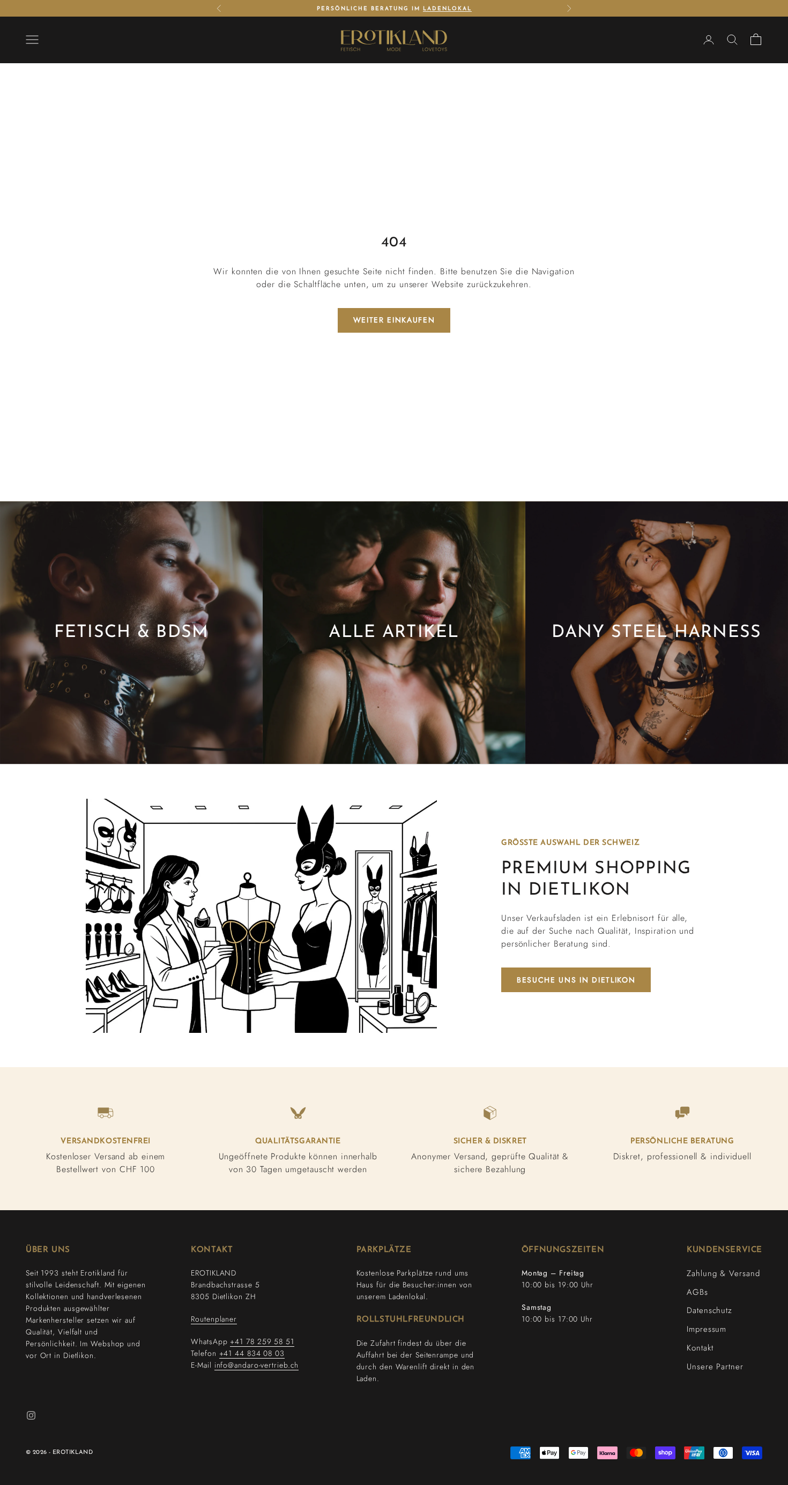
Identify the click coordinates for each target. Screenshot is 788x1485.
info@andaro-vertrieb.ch (256, 1365)
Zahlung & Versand (723, 1273)
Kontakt (700, 1348)
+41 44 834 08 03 (252, 1353)
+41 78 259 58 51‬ (262, 1341)
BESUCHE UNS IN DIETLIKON (576, 979)
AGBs (697, 1292)
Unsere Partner (715, 1366)
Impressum (706, 1329)
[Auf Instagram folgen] (31, 1415)
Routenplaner (214, 1319)
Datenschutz (709, 1310)
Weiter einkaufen (394, 319)
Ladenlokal (447, 8)
